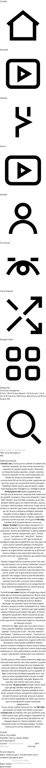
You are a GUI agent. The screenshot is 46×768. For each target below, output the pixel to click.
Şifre (37, 743)
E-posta (3, 743)
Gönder (7, 766)
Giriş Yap (9, 453)
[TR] (2, 453)
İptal (2, 766)
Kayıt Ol (16, 453)
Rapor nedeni (6, 764)
